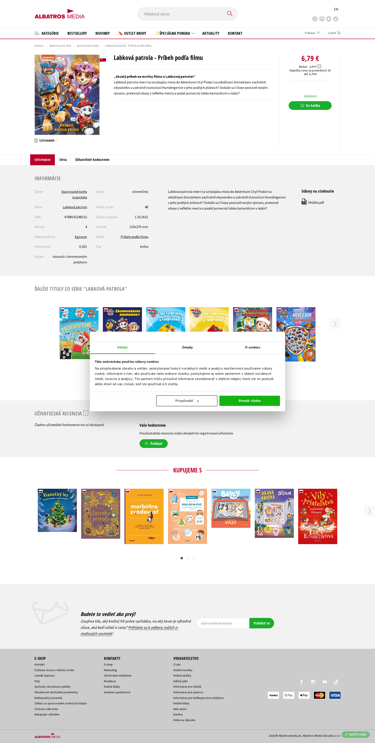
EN (336, 9)
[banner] (60, 10)
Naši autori (180, 709)
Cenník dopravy (45, 675)
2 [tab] (187, 558)
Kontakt (235, 33)
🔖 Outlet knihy (132, 33)
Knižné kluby (112, 687)
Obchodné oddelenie (118, 675)
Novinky (102, 33)
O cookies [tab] (252, 347)
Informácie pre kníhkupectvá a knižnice (198, 698)
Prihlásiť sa (262, 623)
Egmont (81, 236)
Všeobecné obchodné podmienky (56, 692)
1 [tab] (182, 558)
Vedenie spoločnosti (117, 692)
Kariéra (178, 714)
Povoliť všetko (250, 401)
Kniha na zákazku (184, 720)
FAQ (37, 681)
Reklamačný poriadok (48, 698)
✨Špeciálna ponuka (173, 33)
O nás (177, 664)
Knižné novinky (182, 670)
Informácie (43, 159)
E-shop (108, 664)
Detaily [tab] (187, 347)
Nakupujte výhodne (47, 714)
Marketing (110, 670)
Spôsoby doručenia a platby (53, 687)
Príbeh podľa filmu (134, 236)
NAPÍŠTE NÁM (357, 734)
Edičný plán (180, 681)
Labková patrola (75, 207)
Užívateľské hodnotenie (92, 159)
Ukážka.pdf (313, 202)
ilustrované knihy (74, 191)
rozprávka (79, 197)
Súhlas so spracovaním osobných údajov (61, 703)
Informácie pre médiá (187, 687)
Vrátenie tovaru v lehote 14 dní (54, 670)
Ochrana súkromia (46, 709)
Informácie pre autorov (188, 692)
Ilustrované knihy (88, 46)
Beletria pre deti (60, 46)
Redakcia (110, 681)
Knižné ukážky (182, 675)
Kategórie (50, 33)
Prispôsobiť (184, 401)
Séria (63, 159)
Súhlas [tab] (122, 347)
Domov (39, 46)
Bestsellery (77, 33)
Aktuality (210, 33)
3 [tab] (193, 558)
